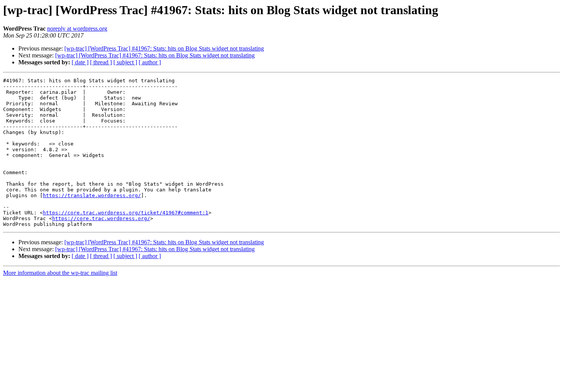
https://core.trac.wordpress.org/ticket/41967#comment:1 (125, 213)
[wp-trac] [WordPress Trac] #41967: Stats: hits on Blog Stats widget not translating (164, 48)
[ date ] (80, 62)
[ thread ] (101, 62)
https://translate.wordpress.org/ (92, 195)
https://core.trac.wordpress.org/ (101, 218)
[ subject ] (125, 62)
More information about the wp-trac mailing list (60, 273)
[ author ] (150, 62)
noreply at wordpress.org (77, 28)
